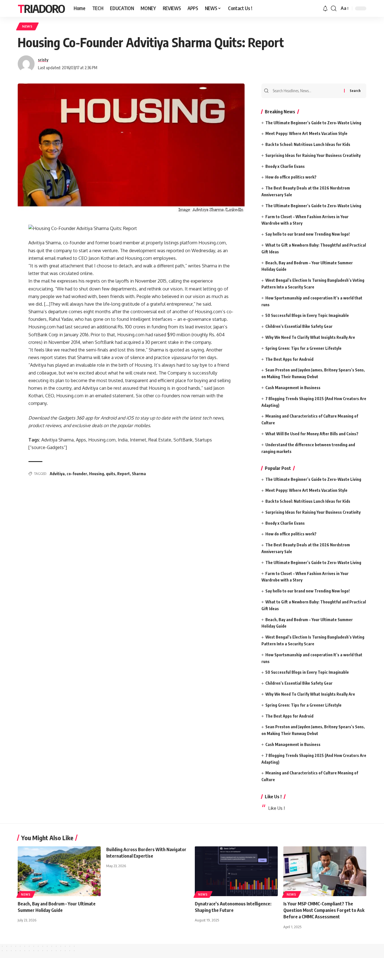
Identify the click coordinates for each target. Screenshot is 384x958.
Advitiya (57, 473)
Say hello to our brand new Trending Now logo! (307, 234)
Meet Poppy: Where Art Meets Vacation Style (306, 133)
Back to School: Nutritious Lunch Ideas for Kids (307, 144)
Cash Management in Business (292, 387)
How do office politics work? (291, 177)
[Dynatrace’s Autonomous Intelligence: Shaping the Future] (236, 871)
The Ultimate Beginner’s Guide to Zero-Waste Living (313, 122)
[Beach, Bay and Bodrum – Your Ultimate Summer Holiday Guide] (59, 871)
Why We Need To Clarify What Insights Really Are (310, 337)
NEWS (27, 26)
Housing (96, 473)
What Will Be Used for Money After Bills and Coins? (311, 433)
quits (110, 473)
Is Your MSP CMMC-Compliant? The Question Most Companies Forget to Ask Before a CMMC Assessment (323, 910)
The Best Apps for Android (289, 359)
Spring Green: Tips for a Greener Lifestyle (303, 348)
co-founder (77, 473)
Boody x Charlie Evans (285, 166)
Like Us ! (273, 796)
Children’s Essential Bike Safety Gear (299, 326)
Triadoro (41, 8)
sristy (43, 59)
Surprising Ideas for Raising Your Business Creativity (313, 155)
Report (123, 473)
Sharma (139, 473)
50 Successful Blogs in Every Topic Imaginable (307, 315)
